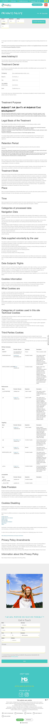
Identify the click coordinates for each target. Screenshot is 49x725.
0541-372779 (5, 1)
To (11, 633)
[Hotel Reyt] (6, 4)
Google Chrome (5, 516)
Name (3, 622)
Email (3, 628)
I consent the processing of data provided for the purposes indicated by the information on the (20, 655)
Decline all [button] (28, 719)
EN (37, 1)
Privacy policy (14, 656)
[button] (24, 722)
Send (24, 661)
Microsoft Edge (5, 520)
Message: (4, 644)
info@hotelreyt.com (23, 1)
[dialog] (24, 711)
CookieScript (16, 355)
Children (13, 638)
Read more (24, 710)
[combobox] (45, 700)
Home (38, 13)
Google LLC (16, 397)
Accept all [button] (20, 719)
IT (35, 1)
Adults (3, 638)
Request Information (38, 21)
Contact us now (37, 4)
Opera (3, 524)
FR (39, 1)
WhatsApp (13, 1)
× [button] (47, 699)
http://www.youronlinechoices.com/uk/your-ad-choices (12, 535)
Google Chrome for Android (7, 517)
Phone (22, 628)
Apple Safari (4, 523)
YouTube (15, 366)
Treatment (23, 633)
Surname (23, 622)
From (3, 633)
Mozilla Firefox (4, 519)
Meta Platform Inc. (17, 439)
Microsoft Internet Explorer (7, 521)
